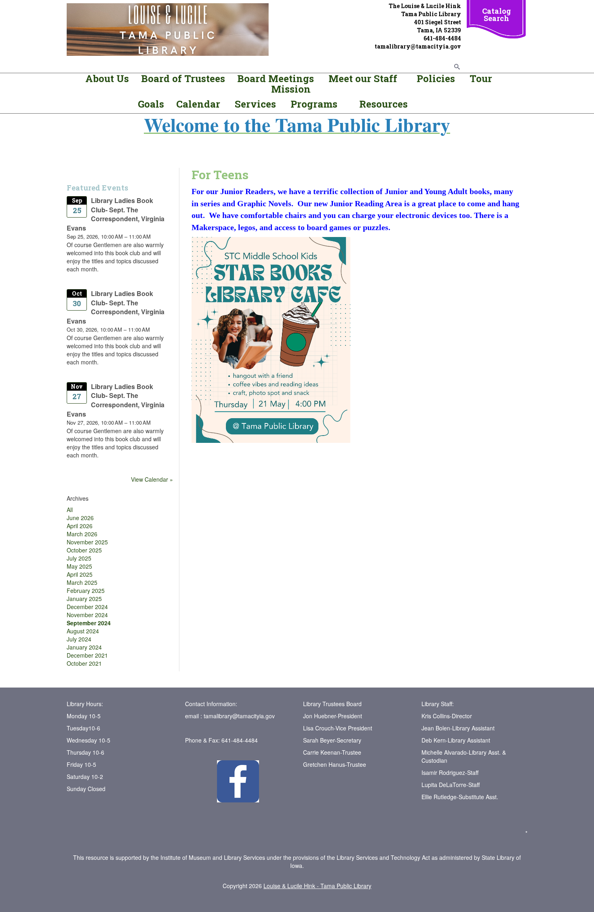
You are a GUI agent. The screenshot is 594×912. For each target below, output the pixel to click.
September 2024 (89, 623)
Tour (481, 78)
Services (256, 103)
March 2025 (82, 582)
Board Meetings (275, 78)
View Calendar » (152, 479)
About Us (107, 78)
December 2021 (87, 655)
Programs (314, 103)
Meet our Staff (363, 78)
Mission (291, 89)
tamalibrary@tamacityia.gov (239, 716)
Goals (152, 103)
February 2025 (86, 590)
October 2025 (84, 550)
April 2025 (80, 574)
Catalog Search (496, 14)
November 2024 (87, 615)
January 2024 (84, 647)
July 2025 (79, 558)
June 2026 (80, 518)
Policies (434, 78)
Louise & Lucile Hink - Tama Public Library (317, 886)
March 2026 (82, 534)
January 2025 (84, 599)
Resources (383, 103)
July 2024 (79, 639)
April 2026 (80, 526)
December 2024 (87, 607)
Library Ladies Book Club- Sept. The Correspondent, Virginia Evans (115, 214)
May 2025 (79, 566)
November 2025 (87, 542)
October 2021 (84, 663)
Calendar (198, 103)
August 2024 (83, 631)
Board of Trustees (183, 78)
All (70, 510)
